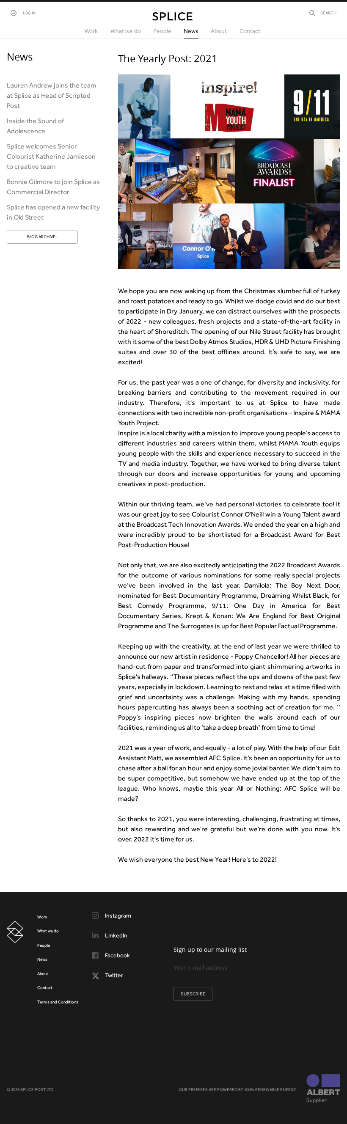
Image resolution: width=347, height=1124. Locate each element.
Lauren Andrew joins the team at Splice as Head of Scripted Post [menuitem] (51, 95)
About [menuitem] (219, 31)
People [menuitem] (162, 31)
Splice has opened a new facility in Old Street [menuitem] (53, 212)
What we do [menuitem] (125, 31)
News (42, 959)
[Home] (172, 16)
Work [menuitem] (91, 31)
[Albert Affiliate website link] (323, 1089)
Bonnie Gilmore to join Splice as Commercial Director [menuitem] (53, 187)
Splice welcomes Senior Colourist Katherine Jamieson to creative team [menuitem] (51, 156)
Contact (44, 987)
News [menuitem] (191, 31)
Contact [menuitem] (250, 31)
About (42, 973)
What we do (48, 931)
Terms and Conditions (57, 1002)
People (43, 945)
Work (42, 917)
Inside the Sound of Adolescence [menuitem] (35, 126)
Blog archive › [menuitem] (42, 236)
